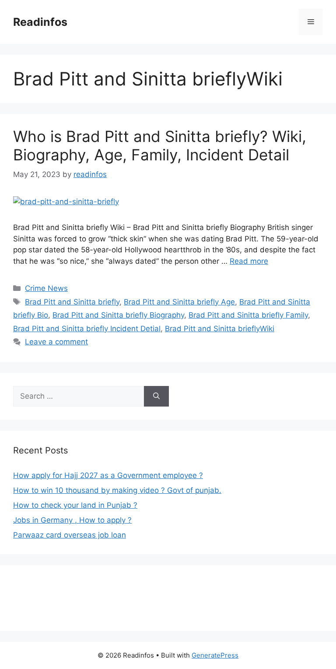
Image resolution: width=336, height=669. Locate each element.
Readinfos (40, 21)
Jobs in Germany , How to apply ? (72, 520)
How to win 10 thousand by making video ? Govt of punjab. (117, 490)
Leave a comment (56, 341)
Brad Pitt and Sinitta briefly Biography (118, 315)
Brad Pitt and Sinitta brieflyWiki (219, 328)
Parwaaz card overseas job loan (69, 535)
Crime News (46, 288)
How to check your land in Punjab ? (75, 505)
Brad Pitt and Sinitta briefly (72, 301)
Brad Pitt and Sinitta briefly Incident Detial (87, 328)
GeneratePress (215, 655)
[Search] (156, 396)
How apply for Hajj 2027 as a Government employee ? (108, 475)
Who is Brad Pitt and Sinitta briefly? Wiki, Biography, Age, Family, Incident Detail (159, 145)
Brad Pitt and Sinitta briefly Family (248, 315)
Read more (249, 261)
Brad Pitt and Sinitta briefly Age (179, 301)
